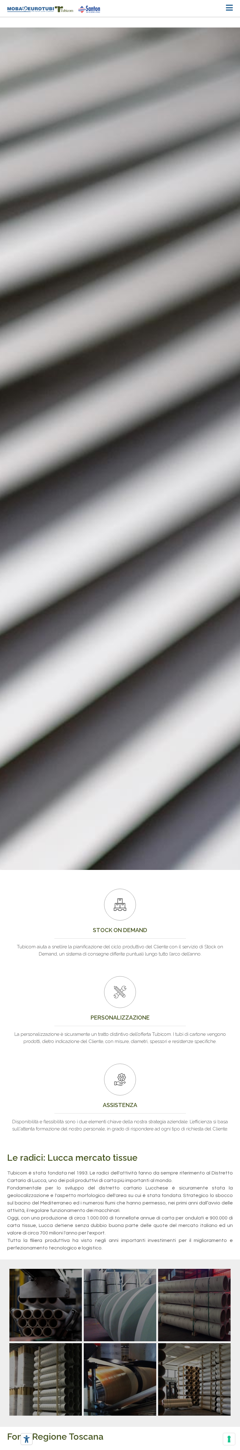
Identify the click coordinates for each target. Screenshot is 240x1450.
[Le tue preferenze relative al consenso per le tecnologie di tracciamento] (229, 1439)
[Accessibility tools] (26, 1439)
